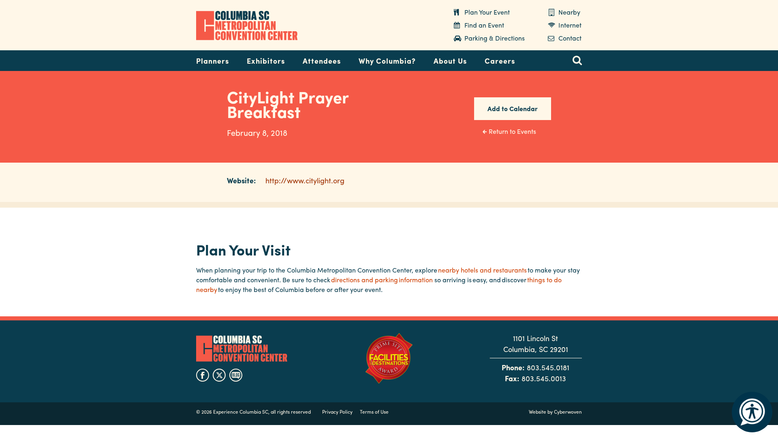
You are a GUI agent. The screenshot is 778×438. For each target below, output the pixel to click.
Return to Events (512, 131)
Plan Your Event (487, 12)
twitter (219, 375)
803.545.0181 (548, 367)
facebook (202, 375)
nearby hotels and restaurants (482, 270)
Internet (569, 25)
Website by (555, 411)
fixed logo (169, 58)
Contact (569, 38)
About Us (450, 61)
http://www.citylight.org (304, 180)
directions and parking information (382, 279)
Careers (500, 61)
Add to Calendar (512, 108)
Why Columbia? (387, 61)
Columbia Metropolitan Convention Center (246, 26)
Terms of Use (374, 411)
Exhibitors (266, 61)
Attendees (322, 61)
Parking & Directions (494, 38)
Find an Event (484, 25)
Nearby (569, 12)
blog (235, 375)
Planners (212, 61)
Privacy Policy (337, 411)
